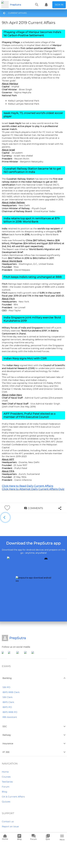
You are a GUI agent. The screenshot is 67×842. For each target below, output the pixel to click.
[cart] (46, 4)
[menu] (3, 13)
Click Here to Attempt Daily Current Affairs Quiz (33, 489)
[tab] (17, 13)
